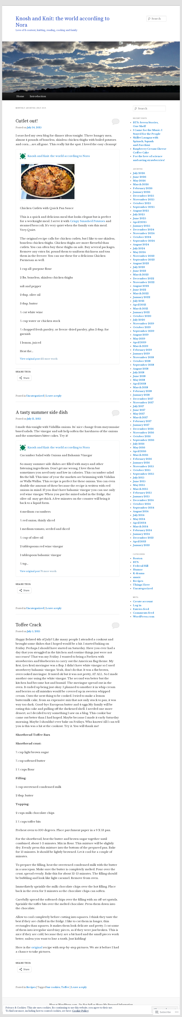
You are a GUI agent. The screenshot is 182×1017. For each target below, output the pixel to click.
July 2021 (138, 300)
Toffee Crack (28, 625)
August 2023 (141, 263)
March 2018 (140, 387)
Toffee (65, 987)
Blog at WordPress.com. (63, 1004)
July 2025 (139, 214)
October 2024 (142, 237)
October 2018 (142, 361)
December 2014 (143, 500)
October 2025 (142, 203)
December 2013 (143, 537)
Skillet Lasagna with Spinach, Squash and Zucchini (145, 141)
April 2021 (139, 304)
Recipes (31, 987)
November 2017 (143, 402)
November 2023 (143, 255)
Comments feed (143, 612)
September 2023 (144, 259)
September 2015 (143, 473)
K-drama (138, 573)
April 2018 (139, 383)
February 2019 (142, 349)
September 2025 (144, 207)
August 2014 (141, 511)
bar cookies (53, 987)
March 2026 (141, 184)
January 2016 (141, 462)
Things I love (141, 584)
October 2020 (142, 316)
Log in (137, 605)
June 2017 (139, 410)
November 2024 (144, 233)
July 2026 (139, 173)
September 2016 (143, 440)
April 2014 (139, 522)
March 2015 (140, 489)
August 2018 (140, 368)
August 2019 (141, 334)
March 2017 (140, 417)
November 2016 (143, 432)
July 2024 (139, 248)
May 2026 (139, 180)
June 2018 (139, 376)
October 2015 (142, 470)
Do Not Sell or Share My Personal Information (106, 1004)
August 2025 (141, 210)
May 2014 (139, 519)
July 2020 (139, 319)
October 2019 (142, 327)
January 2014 (141, 534)
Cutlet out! (27, 121)
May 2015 (139, 485)
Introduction (38, 96)
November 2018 (143, 357)
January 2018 (141, 394)
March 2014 (140, 526)
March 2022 (141, 293)
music (137, 577)
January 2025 (141, 225)
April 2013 (139, 541)
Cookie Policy (80, 1011)
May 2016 (139, 447)
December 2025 (143, 195)
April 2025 (140, 222)
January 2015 (141, 496)
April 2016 (139, 451)
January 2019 (141, 353)
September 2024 (144, 240)
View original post (30, 358)
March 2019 (140, 346)
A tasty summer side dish (42, 412)
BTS (136, 562)
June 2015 (139, 481)
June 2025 (139, 218)
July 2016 (138, 443)
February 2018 (142, 391)
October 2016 (142, 436)
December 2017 (143, 398)
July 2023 (139, 267)
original (36, 947)
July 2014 (138, 515)
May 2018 (139, 379)
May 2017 (139, 413)
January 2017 (141, 424)
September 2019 (143, 331)
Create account (143, 601)
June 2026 (139, 176)
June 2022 (139, 289)
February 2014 (142, 530)
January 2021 (141, 312)
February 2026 (142, 188)
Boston (137, 558)
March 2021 (140, 308)
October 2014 (142, 503)
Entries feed (141, 609)
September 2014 (143, 507)
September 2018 (143, 364)
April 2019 (139, 342)
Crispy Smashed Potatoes (88, 221)
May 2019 (139, 338)
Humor (138, 569)
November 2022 (143, 282)
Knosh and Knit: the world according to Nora (62, 21)
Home (20, 96)
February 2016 (142, 458)
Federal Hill (140, 565)
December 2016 (143, 428)
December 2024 (143, 229)
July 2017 (138, 406)
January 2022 (141, 297)
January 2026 (141, 192)
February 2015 (142, 492)
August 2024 (141, 244)
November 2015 (143, 466)
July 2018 (138, 372)
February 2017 (142, 421)
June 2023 (139, 270)
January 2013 (141, 545)
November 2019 (143, 323)
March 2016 (140, 455)
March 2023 (141, 274)
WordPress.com (143, 616)
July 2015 (138, 477)
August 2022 (141, 286)
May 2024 (139, 252)
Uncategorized (35, 395)
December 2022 (143, 278)
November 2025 (143, 199)
